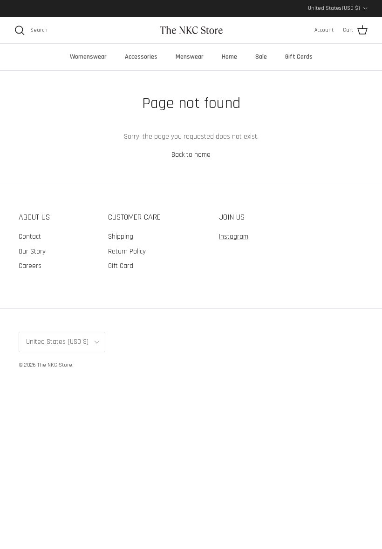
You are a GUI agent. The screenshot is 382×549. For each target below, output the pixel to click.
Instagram (233, 236)
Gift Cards (299, 57)
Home (229, 57)
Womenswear (88, 57)
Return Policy (127, 251)
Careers (30, 265)
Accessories (141, 57)
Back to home (191, 154)
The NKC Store (54, 365)
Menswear (190, 57)
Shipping (120, 236)
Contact (30, 236)
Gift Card (120, 265)
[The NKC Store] (191, 30)
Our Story (32, 251)
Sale (261, 57)
